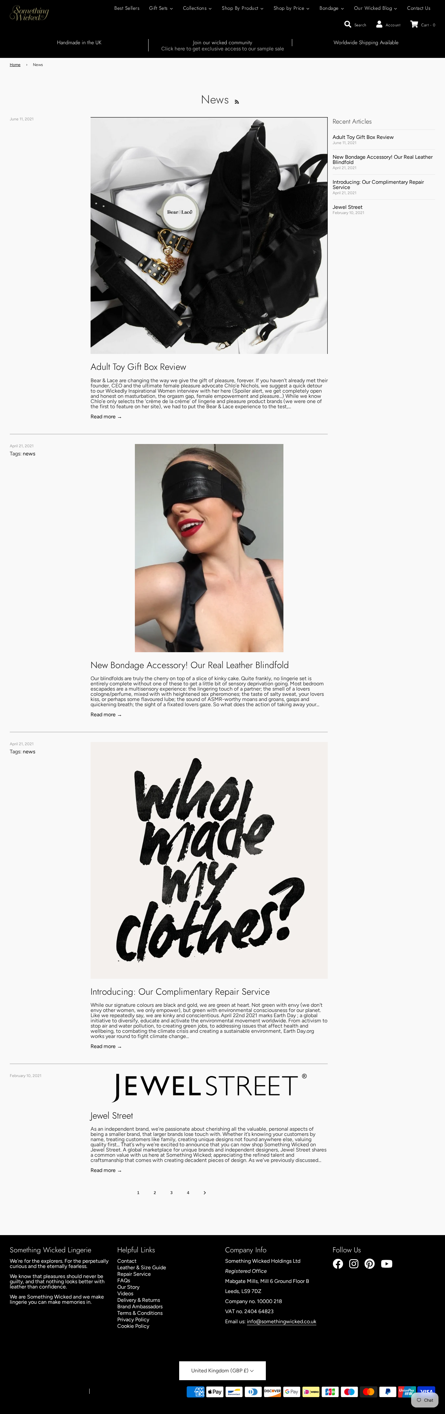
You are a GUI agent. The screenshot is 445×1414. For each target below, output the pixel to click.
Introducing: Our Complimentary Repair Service (180, 991)
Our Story (128, 1287)
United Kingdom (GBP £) (220, 1370)
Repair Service (134, 1274)
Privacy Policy (133, 1319)
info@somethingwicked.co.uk (281, 1321)
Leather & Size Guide (141, 1267)
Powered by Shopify (112, 1391)
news (29, 454)
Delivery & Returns (138, 1300)
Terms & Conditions (140, 1313)
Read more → (106, 416)
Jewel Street (112, 1115)
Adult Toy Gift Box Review (138, 366)
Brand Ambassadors (140, 1306)
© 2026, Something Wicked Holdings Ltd (46, 1391)
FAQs (123, 1280)
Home (15, 65)
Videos (125, 1293)
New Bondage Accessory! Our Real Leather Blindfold (190, 665)
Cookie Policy (133, 1326)
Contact (126, 1261)
